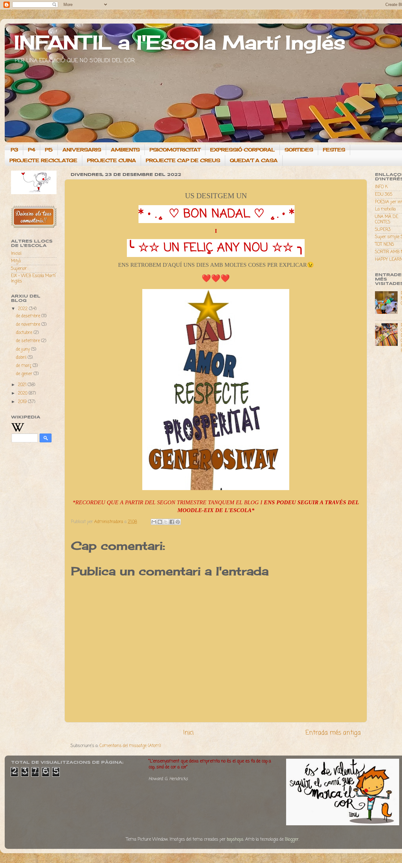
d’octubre (25, 333)
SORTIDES (299, 150)
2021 (23, 385)
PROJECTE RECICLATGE (43, 160)
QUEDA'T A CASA (254, 160)
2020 (23, 393)
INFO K (381, 187)
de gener (25, 374)
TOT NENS (384, 244)
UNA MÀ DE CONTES (386, 219)
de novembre (28, 324)
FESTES (334, 150)
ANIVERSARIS (81, 150)
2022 (23, 309)
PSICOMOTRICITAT (174, 150)
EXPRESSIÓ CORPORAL (242, 150)
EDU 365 (383, 194)
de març (24, 366)
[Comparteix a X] (166, 522)
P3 (14, 150)
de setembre (28, 341)
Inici (188, 733)
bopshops (235, 839)
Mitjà (16, 261)
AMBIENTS (125, 150)
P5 (49, 150)
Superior (19, 268)
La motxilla (385, 209)
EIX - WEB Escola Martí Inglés (33, 278)
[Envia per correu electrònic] (154, 522)
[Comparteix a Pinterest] (178, 522)
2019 (23, 402)
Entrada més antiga (333, 733)
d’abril (22, 357)
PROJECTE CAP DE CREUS (183, 160)
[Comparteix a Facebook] (172, 522)
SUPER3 (383, 230)
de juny (23, 349)
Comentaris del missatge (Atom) (130, 746)
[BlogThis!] (160, 522)
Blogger (292, 839)
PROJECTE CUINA (111, 160)
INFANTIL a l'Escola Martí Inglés (179, 42)
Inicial (16, 253)
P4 (31, 150)
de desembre (28, 316)
